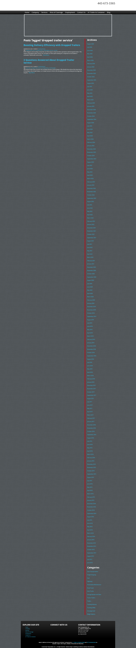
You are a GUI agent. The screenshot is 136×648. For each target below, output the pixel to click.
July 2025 (89, 86)
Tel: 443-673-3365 (82, 633)
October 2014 (91, 510)
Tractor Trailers (91, 598)
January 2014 (90, 540)
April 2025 (90, 96)
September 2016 (91, 434)
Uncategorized (91, 611)
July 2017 (89, 402)
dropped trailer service (31, 50)
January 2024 (90, 146)
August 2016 (90, 438)
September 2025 (91, 80)
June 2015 (90, 484)
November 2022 (91, 191)
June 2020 (90, 287)
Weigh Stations (91, 614)
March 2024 (90, 139)
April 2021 (90, 254)
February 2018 (91, 379)
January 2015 (90, 500)
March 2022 (90, 218)
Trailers (89, 601)
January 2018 (90, 382)
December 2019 (91, 306)
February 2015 (91, 497)
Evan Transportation (92, 571)
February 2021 (91, 260)
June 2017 (90, 405)
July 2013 (89, 559)
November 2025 (91, 73)
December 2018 (91, 346)
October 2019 (91, 313)
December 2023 (91, 149)
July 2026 (89, 47)
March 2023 (90, 178)
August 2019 (90, 320)
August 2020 (90, 280)
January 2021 (90, 264)
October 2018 (91, 352)
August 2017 (90, 398)
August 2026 (90, 44)
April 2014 (90, 530)
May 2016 (89, 448)
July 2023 (89, 165)
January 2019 (90, 343)
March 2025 (90, 100)
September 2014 (91, 513)
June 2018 (90, 366)
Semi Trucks (90, 591)
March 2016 (90, 454)
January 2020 (90, 303)
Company (35, 12)
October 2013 (91, 549)
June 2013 (90, 562)
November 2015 (91, 467)
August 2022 (90, 201)
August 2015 (90, 477)
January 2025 (90, 106)
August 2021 (90, 241)
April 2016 (90, 451)
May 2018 (89, 369)
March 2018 (90, 375)
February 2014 (91, 536)
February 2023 (91, 182)
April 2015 (90, 490)
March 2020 (90, 297)
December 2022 (91, 188)
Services (44, 12)
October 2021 (91, 234)
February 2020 (91, 300)
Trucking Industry (41, 49)
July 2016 (89, 441)
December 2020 (91, 267)
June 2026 (90, 50)
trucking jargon (52, 68)
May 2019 (89, 329)
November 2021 (91, 231)
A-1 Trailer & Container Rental (78, 642)
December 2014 (91, 503)
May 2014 (89, 526)
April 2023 (90, 175)
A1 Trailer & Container (96, 12)
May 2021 (89, 251)
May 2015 (89, 487)
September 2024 (91, 119)
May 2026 (89, 54)
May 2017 (89, 408)
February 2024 (91, 142)
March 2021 (90, 257)
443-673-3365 (106, 3)
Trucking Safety (91, 607)
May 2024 (89, 132)
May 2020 (89, 290)
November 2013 (91, 546)
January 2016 (90, 461)
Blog (108, 12)
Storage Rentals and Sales (94, 594)
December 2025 (91, 70)
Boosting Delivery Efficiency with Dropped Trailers (52, 45)
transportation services (48, 50)
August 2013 (90, 556)
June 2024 (90, 129)
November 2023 (91, 152)
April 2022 (90, 215)
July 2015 (89, 480)
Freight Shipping (91, 575)
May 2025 (89, 93)
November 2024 (91, 113)
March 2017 (90, 415)
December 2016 (91, 425)
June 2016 (90, 444)
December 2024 (91, 109)
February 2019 (91, 339)
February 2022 (91, 221)
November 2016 (91, 428)
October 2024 (91, 116)
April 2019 (90, 333)
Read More (46, 55)
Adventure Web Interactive (88, 646)
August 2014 (90, 517)
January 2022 (90, 224)
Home (27, 12)
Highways (89, 581)
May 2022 (89, 211)
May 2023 (89, 172)
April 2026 (90, 57)
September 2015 (91, 474)
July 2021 (89, 244)
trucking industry (45, 68)
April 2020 (90, 293)
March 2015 (90, 494)
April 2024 (90, 136)
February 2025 (91, 103)
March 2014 (90, 533)
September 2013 (91, 553)
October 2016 (91, 431)
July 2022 (89, 205)
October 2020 (91, 274)
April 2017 (90, 411)
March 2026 (90, 60)
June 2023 (90, 168)
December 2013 (91, 543)
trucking (55, 50)
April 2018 (90, 372)
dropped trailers (39, 50)
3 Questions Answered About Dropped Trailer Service (49, 61)
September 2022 (91, 198)
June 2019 (90, 326)
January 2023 (90, 185)
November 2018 (91, 349)
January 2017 (90, 421)
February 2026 (91, 63)
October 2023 (91, 155)
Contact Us (81, 12)
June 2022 (90, 208)
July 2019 (89, 323)
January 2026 (90, 67)
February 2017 (91, 418)
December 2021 (91, 228)
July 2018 (89, 362)
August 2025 (90, 83)
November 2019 (91, 310)
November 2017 (91, 389)
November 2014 (91, 507)
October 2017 (91, 392)
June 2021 (90, 247)
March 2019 (90, 336)
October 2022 (91, 195)
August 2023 (90, 162)
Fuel (88, 578)
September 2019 (91, 316)
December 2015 (91, 464)
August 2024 (90, 123)
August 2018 (90, 359)
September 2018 (91, 356)
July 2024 (89, 126)
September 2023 (91, 159)
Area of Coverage (56, 12)
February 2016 (91, 457)
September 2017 (91, 395)
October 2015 (91, 471)
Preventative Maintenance (94, 584)
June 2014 (90, 523)
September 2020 (91, 277)
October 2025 (91, 77)
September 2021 (91, 237)
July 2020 (89, 283)
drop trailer (28, 68)
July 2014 (89, 520)
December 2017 (91, 385)
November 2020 (91, 270)
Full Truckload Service (91, 642)
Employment (70, 12)
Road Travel (90, 588)
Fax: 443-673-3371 (82, 634)
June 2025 (90, 90)
